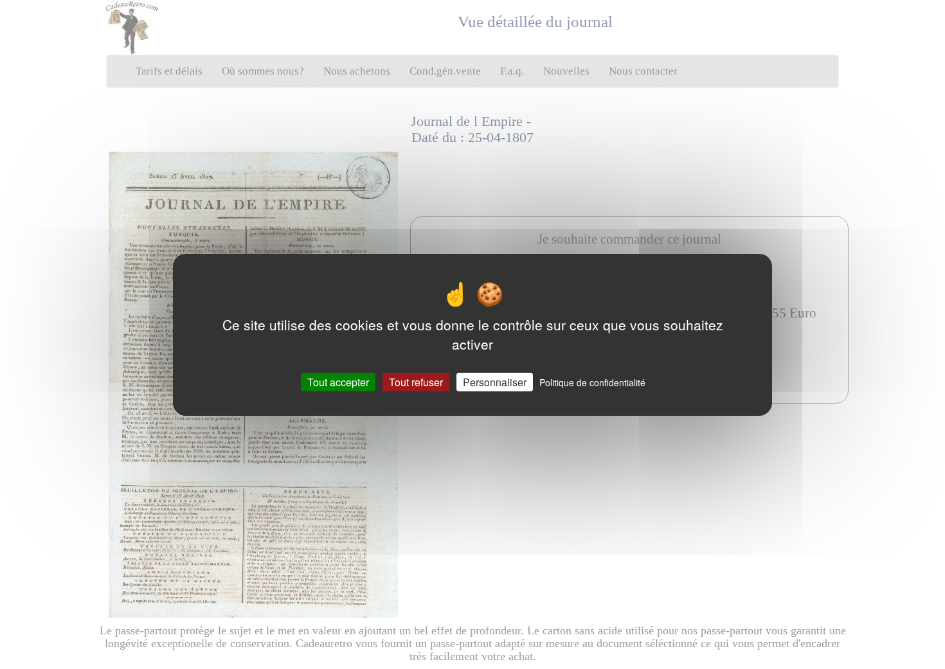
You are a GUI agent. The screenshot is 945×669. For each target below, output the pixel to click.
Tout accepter (338, 381)
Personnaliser (494, 381)
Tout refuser (416, 381)
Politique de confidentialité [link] (592, 381)
